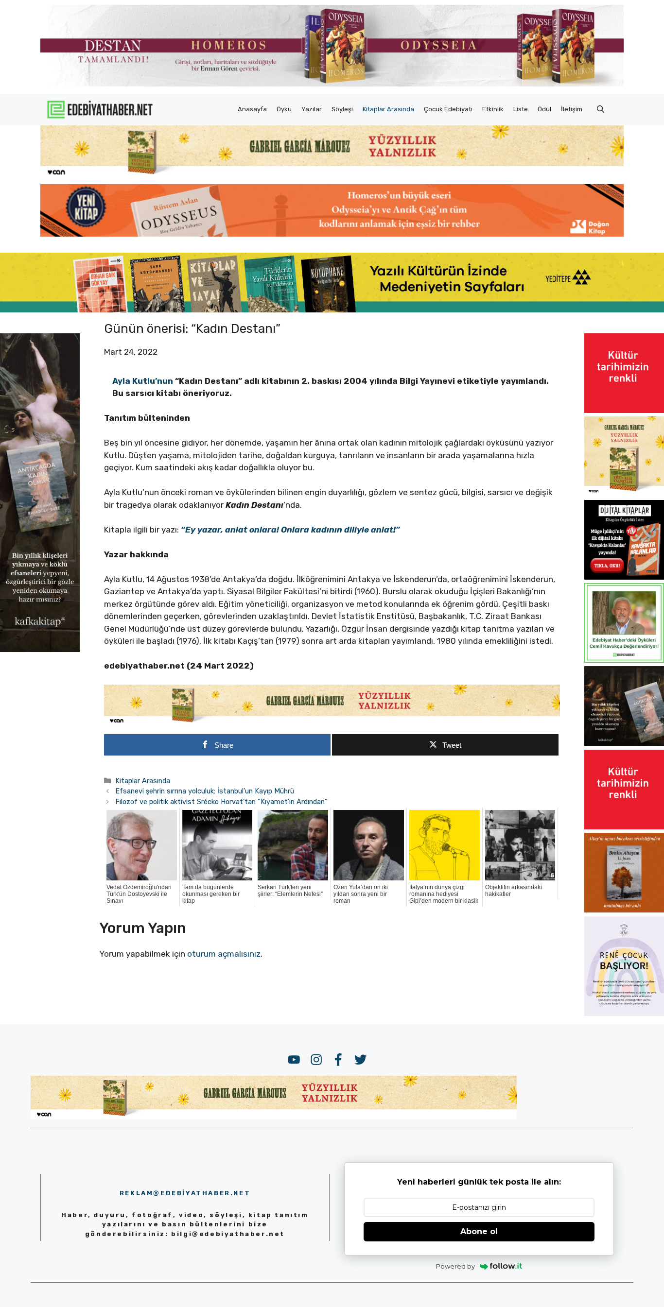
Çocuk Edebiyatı (448, 109)
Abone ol (479, 1231)
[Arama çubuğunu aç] (600, 109)
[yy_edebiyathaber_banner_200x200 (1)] (624, 493)
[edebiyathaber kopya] (332, 234)
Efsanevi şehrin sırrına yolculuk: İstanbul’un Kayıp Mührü (204, 791)
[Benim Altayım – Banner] (624, 909)
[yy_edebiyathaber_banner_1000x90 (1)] (332, 722)
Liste (520, 109)
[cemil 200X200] (624, 660)
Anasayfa (252, 109)
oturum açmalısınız (224, 954)
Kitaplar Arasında (388, 109)
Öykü (284, 109)
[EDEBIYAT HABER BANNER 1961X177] (332, 309)
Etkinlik (493, 109)
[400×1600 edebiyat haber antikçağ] (40, 649)
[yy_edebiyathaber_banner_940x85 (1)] (332, 175)
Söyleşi (342, 109)
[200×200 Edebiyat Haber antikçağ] (624, 743)
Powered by (455, 1266)
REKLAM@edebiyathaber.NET (185, 1193)
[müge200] (624, 577)
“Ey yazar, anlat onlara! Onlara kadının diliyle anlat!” (290, 529)
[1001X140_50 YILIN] (332, 84)
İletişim (571, 109)
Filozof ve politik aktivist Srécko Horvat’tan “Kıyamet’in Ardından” (221, 801)
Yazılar (311, 109)
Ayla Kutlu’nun (142, 381)
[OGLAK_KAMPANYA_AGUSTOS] (624, 410)
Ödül (544, 109)
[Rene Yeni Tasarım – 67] (624, 1013)
